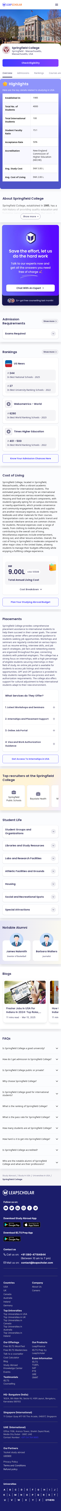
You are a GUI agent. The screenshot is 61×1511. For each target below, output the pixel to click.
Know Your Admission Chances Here (30, 458)
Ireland (6, 1301)
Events (6, 1372)
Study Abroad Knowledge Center (12, 1366)
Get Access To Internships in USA (30, 759)
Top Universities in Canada (12, 1322)
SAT (34, 1368)
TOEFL (35, 1364)
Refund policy (10, 1469)
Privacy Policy (10, 1461)
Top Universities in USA (15, 1314)
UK (4, 1290)
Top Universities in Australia (12, 1328)
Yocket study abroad (14, 1452)
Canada (7, 1294)
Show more (48, 321)
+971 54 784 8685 (29, 1437)
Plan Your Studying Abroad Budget (30, 602)
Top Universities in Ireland (12, 1334)
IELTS (6, 1380)
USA (5, 1286)
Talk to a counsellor (13, 1353)
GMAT (35, 1377)
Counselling (9, 1383)
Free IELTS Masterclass (15, 1350)
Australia (7, 1298)
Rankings (39, 72)
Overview (7, 72)
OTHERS (50, 1500)
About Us (36, 1286)
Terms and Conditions (14, 1465)
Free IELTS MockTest (14, 1346)
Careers (36, 1290)
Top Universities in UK (14, 1317)
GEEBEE (7, 1456)
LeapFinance (38, 1346)
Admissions (23, 72)
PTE (34, 1371)
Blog (5, 1361)
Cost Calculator (11, 1357)
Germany (8, 1305)
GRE (34, 1374)
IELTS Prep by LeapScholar (39, 1351)
